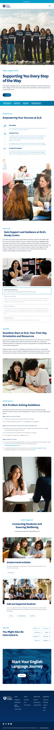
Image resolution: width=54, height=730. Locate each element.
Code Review (32, 616)
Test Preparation (27, 705)
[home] (10, 6)
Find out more (11, 572)
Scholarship (45, 702)
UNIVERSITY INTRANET (44, 727)
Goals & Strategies (21, 616)
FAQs (44, 710)
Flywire (44, 707)
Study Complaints (37, 448)
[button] (49, 6)
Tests (25, 702)
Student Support (37, 702)
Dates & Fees (45, 699)
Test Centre (26, 699)
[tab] (27, 291)
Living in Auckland (37, 705)
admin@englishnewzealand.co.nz (12, 445)
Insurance (45, 705)
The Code (11, 616)
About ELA (36, 699)
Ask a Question (32, 675)
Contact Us (7, 95)
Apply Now (22, 675)
